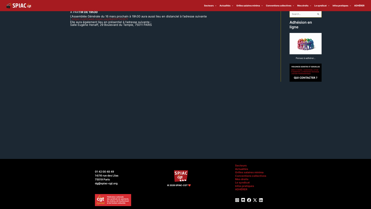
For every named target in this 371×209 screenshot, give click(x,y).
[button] (215, 5)
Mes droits (241, 179)
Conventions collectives (250, 175)
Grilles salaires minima (249, 172)
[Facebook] (249, 200)
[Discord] (243, 200)
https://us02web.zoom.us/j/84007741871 (100, 19)
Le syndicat (242, 182)
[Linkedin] (261, 200)
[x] (255, 200)
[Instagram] (237, 200)
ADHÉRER (241, 189)
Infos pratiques (244, 186)
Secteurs (241, 165)
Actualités (241, 169)
